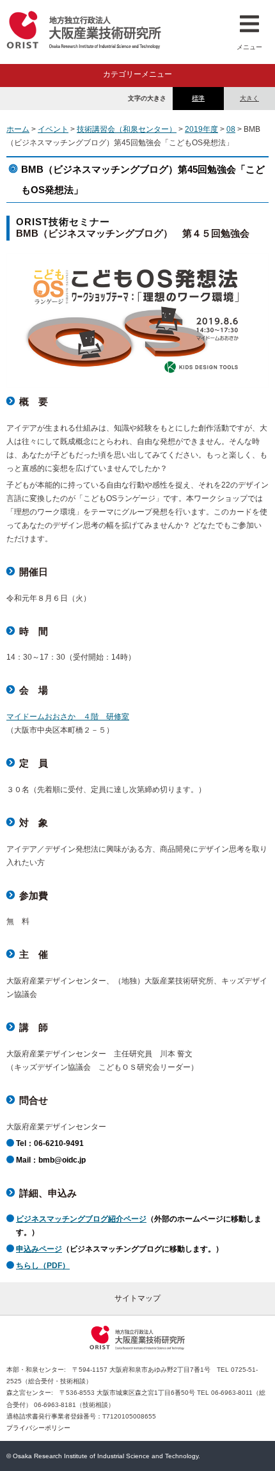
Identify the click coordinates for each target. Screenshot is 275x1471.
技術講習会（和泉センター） (127, 129)
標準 (198, 98)
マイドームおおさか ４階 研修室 (67, 716)
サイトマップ (137, 1298)
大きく (249, 98)
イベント (53, 129)
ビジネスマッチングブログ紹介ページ (81, 1218)
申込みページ (39, 1248)
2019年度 (201, 129)
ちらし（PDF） (43, 1265)
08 (230, 129)
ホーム (17, 129)
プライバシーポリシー (38, 1427)
